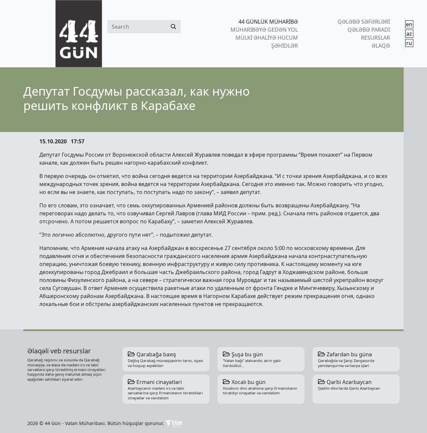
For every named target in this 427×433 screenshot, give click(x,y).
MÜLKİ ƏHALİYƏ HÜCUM (267, 37)
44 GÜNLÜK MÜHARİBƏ (268, 21)
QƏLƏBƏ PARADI (369, 29)
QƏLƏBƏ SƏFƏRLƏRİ (364, 21)
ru (409, 43)
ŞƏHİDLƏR (284, 45)
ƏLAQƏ (381, 45)
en (409, 24)
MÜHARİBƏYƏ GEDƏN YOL (264, 29)
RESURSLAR (375, 37)
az (409, 33)
